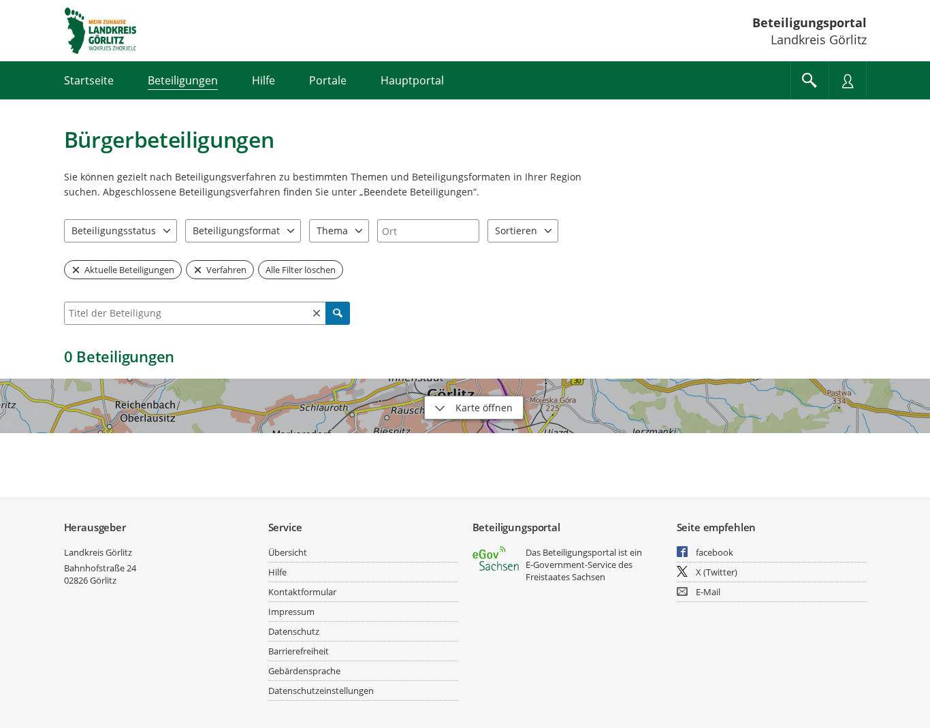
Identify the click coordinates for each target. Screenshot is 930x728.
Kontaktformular (302, 592)
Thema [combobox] (332, 230)
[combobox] (428, 230)
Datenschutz (293, 631)
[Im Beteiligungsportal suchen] (809, 80)
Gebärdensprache (304, 671)
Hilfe (277, 572)
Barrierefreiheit (298, 651)
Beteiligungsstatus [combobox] (113, 230)
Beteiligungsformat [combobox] (236, 230)
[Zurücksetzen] (316, 313)
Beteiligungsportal (809, 22)
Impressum (291, 611)
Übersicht (287, 552)
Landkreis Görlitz (98, 552)
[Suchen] (337, 313)
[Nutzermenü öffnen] (848, 80)
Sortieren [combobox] (516, 230)
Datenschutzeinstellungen (321, 690)
